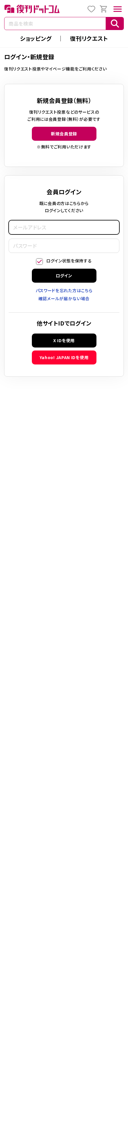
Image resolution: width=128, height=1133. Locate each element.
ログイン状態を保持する (69, 261)
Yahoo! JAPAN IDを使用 (64, 357)
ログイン (64, 275)
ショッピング (35, 38)
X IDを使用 (64, 340)
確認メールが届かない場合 (64, 298)
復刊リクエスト (89, 38)
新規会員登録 (64, 134)
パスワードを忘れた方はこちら (64, 290)
